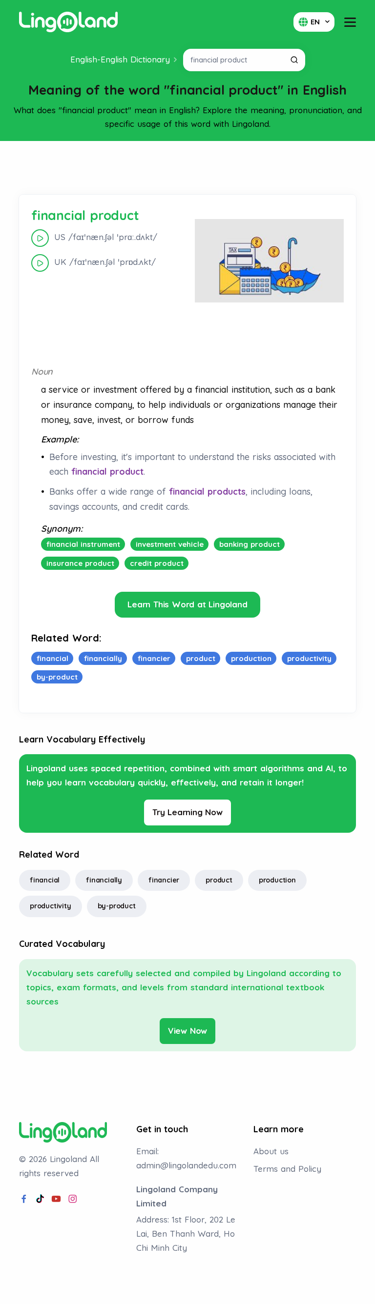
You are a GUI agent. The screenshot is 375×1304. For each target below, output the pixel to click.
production (277, 880)
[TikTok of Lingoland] (40, 1199)
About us (271, 1151)
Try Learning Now (187, 812)
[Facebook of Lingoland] (24, 1199)
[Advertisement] (187, 167)
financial (45, 880)
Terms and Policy (287, 1169)
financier (163, 880)
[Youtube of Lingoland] (56, 1199)
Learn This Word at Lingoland (187, 604)
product (219, 880)
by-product (117, 906)
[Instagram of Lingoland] (73, 1199)
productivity (50, 906)
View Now (187, 1030)
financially (104, 880)
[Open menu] (350, 22)
